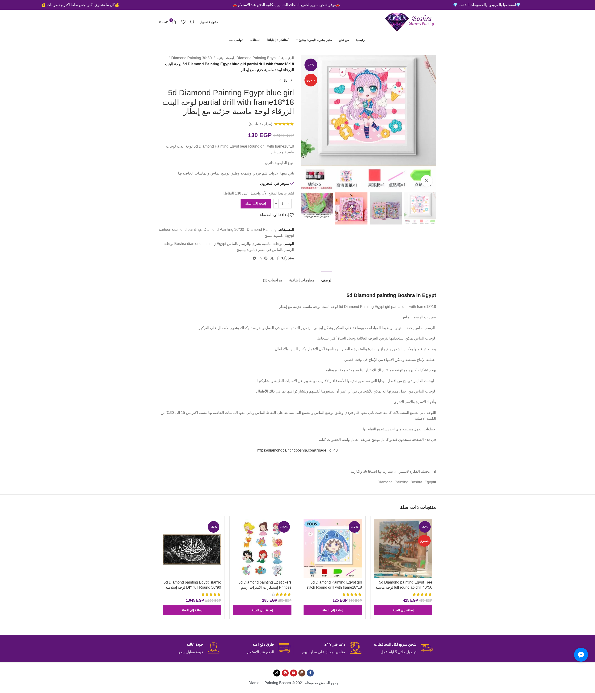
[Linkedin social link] (260, 258)
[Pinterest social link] (266, 258)
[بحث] (192, 21)
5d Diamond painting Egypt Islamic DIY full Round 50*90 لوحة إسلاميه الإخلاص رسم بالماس (192, 587)
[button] (403, 610)
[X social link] (272, 258)
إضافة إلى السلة (255, 203)
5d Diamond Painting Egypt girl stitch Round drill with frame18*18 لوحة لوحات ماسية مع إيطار (334, 587)
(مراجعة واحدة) (260, 124)
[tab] (326, 278)
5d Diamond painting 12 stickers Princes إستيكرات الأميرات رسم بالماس (264, 587)
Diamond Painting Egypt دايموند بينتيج (246, 58)
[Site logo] (409, 21)
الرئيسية (287, 58)
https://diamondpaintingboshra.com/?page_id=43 (297, 450)
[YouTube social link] (293, 673)
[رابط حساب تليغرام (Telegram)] (254, 258)
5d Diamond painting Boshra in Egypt (391, 295)
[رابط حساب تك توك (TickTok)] (276, 673)
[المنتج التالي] (280, 80)
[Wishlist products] (183, 21)
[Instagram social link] (301, 673)
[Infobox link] (402, 648)
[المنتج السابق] (291, 80)
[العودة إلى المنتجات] (285, 80)
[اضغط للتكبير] (427, 181)
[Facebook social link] (278, 258)
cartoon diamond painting (180, 229)
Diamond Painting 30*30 (191, 58)
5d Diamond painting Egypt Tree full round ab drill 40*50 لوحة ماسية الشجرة (403, 587)
